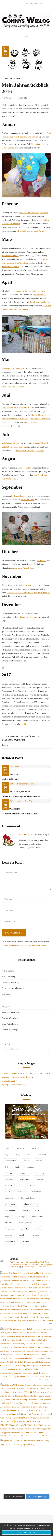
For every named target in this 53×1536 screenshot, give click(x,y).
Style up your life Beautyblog (13, 1085)
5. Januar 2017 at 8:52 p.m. (40, 835)
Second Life (9, 1229)
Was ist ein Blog (8, 977)
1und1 (7, 1148)
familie (14, 736)
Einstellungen (26, 1532)
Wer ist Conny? (8, 971)
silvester (7, 740)
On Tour (25, 792)
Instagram (6, 1007)
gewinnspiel (24, 1179)
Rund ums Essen (38, 1216)
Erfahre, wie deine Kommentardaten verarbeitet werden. (24, 945)
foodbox (30, 1167)
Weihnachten (32, 617)
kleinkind (21, 1192)
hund (21, 1185)
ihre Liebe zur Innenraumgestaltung (33, 213)
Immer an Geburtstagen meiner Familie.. (21, 796)
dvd (6, 1167)
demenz (39, 1161)
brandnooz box (10, 1161)
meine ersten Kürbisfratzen (23, 568)
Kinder (7, 1192)
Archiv (7, 1044)
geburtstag (9, 1173)
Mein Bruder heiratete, (11, 443)
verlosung (35, 1235)
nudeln (25, 1210)
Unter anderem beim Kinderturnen (15, 408)
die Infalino (41, 561)
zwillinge (20, 740)
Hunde (32, 1185)
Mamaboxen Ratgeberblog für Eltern (16, 1077)
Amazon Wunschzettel (10, 1018)
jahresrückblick (29, 736)
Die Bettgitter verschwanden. (13, 368)
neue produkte (10, 1210)
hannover (8, 1185)
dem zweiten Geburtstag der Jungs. (30, 451)
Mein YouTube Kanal (10, 1012)
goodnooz (40, 1179)
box (28, 1154)
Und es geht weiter (11, 779)
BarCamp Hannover (19, 496)
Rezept (22, 1216)
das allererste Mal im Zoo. (40, 302)
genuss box (24, 1173)
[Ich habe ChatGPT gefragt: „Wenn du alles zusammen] (26, 1409)
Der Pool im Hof (24, 468)
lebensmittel (9, 1198)
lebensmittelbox (27, 1198)
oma (37, 1210)
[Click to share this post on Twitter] (17, 745)
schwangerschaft (25, 1223)
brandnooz (42, 1154)
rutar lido (8, 1223)
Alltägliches (12, 79)
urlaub (21, 1235)
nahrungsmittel (10, 1204)
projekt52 (8, 1216)
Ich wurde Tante (27, 500)
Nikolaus (22, 617)
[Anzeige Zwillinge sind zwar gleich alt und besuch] (26, 1297)
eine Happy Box (39, 295)
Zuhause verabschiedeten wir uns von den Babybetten (28, 593)
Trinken (39, 1229)
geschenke (9, 1179)
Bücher (26, 1161)
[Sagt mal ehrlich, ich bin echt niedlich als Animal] (26, 1465)
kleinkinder (36, 1192)
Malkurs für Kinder (9, 1074)
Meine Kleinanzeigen (10, 1030)
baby (6, 1154)
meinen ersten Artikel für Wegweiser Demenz (29, 291)
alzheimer (20, 1148)
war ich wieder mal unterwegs (31, 585)
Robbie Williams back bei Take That (19, 813)
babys (18, 1154)
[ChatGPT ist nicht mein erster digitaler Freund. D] (26, 1353)
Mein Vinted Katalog (10, 1024)
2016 (7, 736)
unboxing (8, 1235)
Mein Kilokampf (8, 1081)
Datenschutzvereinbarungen (13, 988)
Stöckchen (25, 1229)
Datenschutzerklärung (10, 982)
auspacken (36, 1148)
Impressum (6, 994)
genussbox (40, 1173)
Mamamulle (24, 834)
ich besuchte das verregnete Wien (30, 231)
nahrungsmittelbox (30, 1204)
